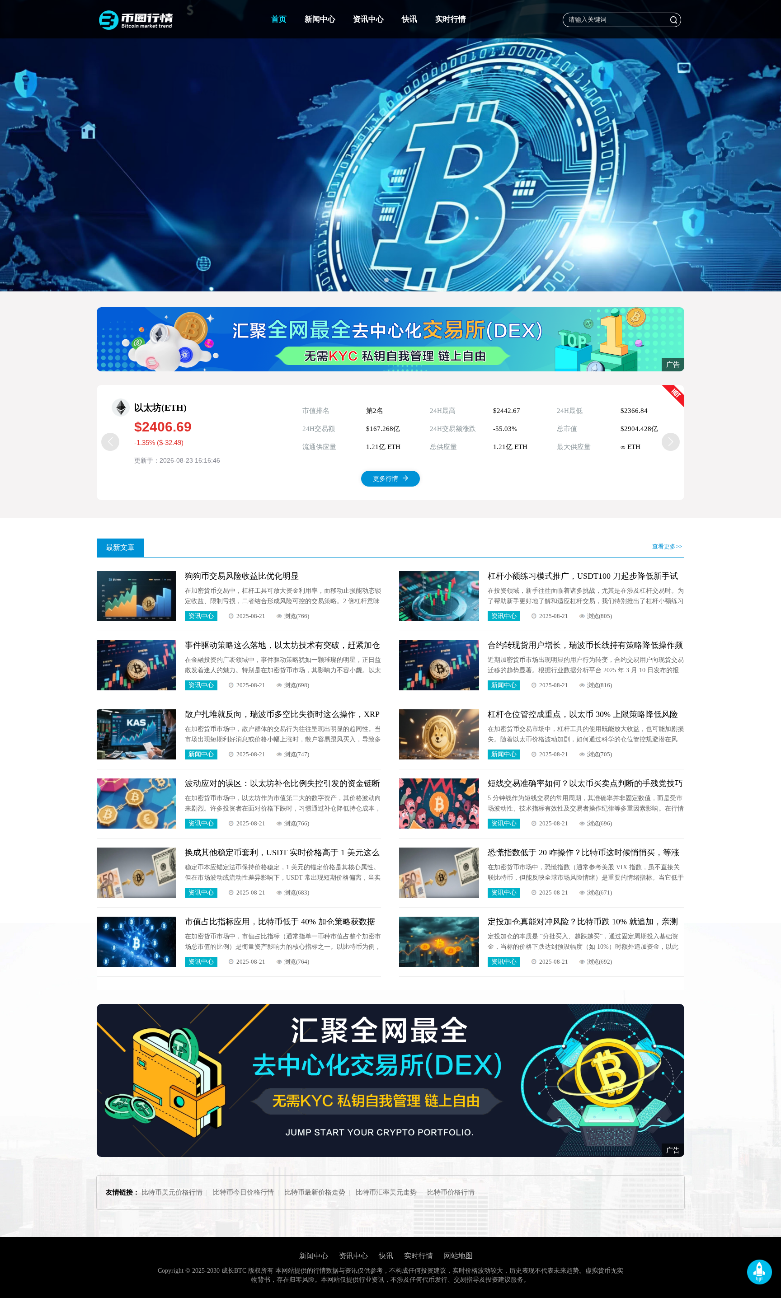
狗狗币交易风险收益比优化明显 (242, 576)
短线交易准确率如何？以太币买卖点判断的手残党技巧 (585, 783)
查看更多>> (667, 546)
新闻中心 (320, 19)
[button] (386, 280)
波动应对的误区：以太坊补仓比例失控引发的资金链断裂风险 (282, 783)
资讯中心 (368, 19)
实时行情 (450, 19)
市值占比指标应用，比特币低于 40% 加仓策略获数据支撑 (280, 922)
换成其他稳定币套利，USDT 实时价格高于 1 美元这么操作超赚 (282, 853)
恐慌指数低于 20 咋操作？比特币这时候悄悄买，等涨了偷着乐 (583, 853)
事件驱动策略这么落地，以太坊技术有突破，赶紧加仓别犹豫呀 (282, 645)
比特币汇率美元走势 (386, 1192)
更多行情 (385, 478)
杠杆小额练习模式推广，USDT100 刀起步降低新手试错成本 (583, 576)
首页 (279, 19)
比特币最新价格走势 (314, 1192)
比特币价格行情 (451, 1192)
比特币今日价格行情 (243, 1192)
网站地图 (458, 1256)
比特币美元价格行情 (171, 1192)
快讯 (409, 19)
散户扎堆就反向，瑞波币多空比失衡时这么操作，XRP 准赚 (282, 714)
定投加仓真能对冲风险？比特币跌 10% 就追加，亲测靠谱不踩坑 (583, 922)
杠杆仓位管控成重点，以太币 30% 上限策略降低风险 (583, 714)
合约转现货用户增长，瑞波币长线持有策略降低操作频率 (585, 645)
